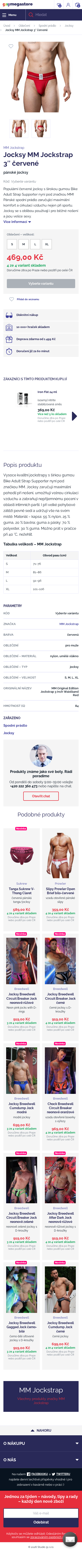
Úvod (6, 25)
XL (47, 244)
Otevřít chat (41, 796)
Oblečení (24, 25)
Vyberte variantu (41, 283)
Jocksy (69, 25)
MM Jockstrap (13, 148)
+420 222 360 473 (23, 786)
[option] (41, 406)
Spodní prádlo (47, 25)
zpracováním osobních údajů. (50, 1537)
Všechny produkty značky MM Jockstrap (41, 1401)
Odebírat (41, 1522)
